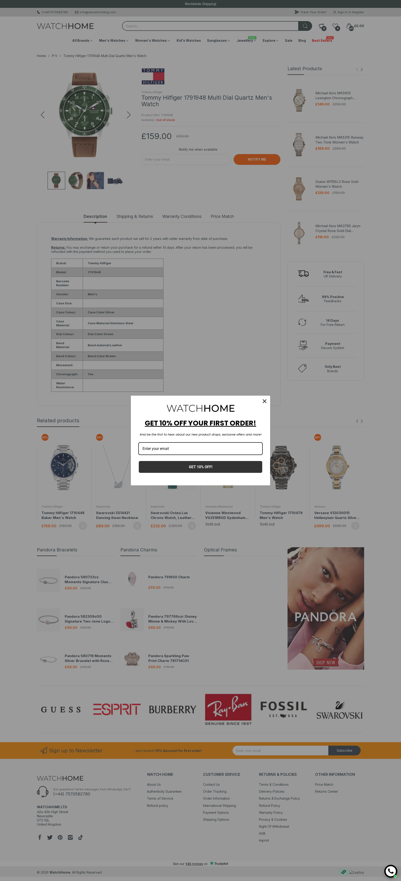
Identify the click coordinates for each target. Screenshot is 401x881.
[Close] (264, 401)
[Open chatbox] (390, 871)
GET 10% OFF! (200, 467)
